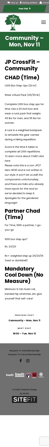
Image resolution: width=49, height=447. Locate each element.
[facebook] (21, 360)
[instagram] (27, 360)
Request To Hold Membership (24, 350)
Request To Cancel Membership (24, 354)
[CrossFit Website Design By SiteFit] (24, 399)
